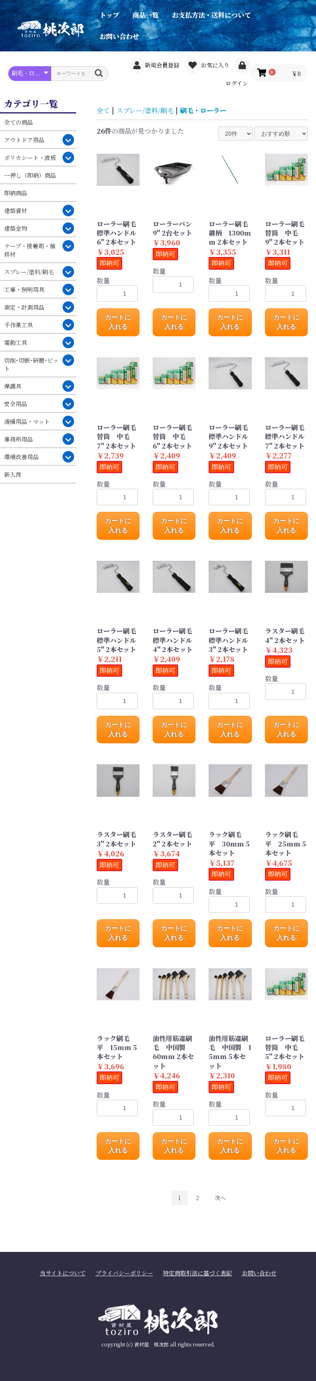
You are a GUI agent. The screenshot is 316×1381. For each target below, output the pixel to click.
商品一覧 (145, 15)
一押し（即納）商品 (30, 175)
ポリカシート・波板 (30, 157)
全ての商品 (18, 122)
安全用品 (15, 404)
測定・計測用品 (24, 307)
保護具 (12, 386)
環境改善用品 (21, 457)
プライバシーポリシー (124, 1273)
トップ (109, 15)
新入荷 (12, 474)
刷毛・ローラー (203, 110)
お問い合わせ (119, 36)
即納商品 (15, 193)
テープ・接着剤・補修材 (30, 250)
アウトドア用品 (24, 140)
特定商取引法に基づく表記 (197, 1273)
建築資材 (15, 210)
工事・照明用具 (24, 289)
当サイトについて (63, 1273)
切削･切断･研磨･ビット (31, 364)
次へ (220, 1198)
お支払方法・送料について (211, 15)
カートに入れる (118, 322)
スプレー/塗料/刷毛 (29, 272)
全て (103, 110)
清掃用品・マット (27, 421)
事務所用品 (18, 439)
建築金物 (15, 228)
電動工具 (15, 342)
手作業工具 (18, 325)
